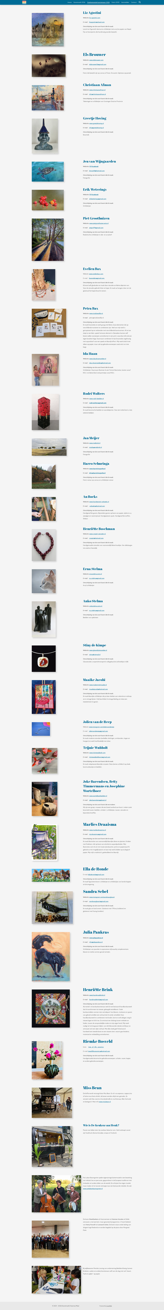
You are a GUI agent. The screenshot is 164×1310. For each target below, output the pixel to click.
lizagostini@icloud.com (97, 22)
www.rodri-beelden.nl (96, 399)
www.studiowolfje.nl (96, 313)
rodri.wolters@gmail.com (97, 403)
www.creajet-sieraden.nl (97, 534)
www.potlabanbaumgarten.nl (93, 1189)
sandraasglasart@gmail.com (98, 901)
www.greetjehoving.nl (96, 123)
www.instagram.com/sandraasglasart (102, 897)
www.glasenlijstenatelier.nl (98, 650)
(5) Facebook (93, 166)
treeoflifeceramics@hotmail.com (99, 1051)
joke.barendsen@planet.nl (97, 800)
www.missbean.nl (105, 1102)
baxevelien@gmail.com (97, 278)
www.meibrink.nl (94, 443)
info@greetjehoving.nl (96, 128)
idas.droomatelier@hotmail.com (100, 363)
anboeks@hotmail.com (97, 506)
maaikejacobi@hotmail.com (98, 689)
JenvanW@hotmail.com (97, 171)
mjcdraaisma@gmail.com (97, 834)
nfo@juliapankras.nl (96, 942)
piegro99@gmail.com (96, 228)
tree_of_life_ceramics (96, 1047)
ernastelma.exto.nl (95, 574)
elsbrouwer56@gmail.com (97, 64)
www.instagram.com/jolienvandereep (101, 727)
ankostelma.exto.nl (95, 606)
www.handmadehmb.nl (97, 995)
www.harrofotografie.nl (97, 469)
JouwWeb (109, 1306)
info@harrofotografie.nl (97, 473)
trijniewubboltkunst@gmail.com (99, 757)
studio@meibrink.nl (95, 447)
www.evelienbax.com (96, 274)
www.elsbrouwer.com (96, 60)
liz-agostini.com (94, 18)
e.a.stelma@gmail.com (96, 578)
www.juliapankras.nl (96, 938)
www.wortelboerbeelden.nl (98, 796)
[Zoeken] (140, 2)
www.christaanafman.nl (97, 90)
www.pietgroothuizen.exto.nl (98, 223)
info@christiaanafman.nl (97, 94)
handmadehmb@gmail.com (98, 1000)
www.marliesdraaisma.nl (97, 830)
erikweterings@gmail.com (97, 199)
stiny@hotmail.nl (94, 655)
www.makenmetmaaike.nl (98, 685)
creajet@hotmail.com (96, 538)
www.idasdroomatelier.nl (97, 359)
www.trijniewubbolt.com (97, 753)
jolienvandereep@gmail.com (98, 731)
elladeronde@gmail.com (96, 875)
